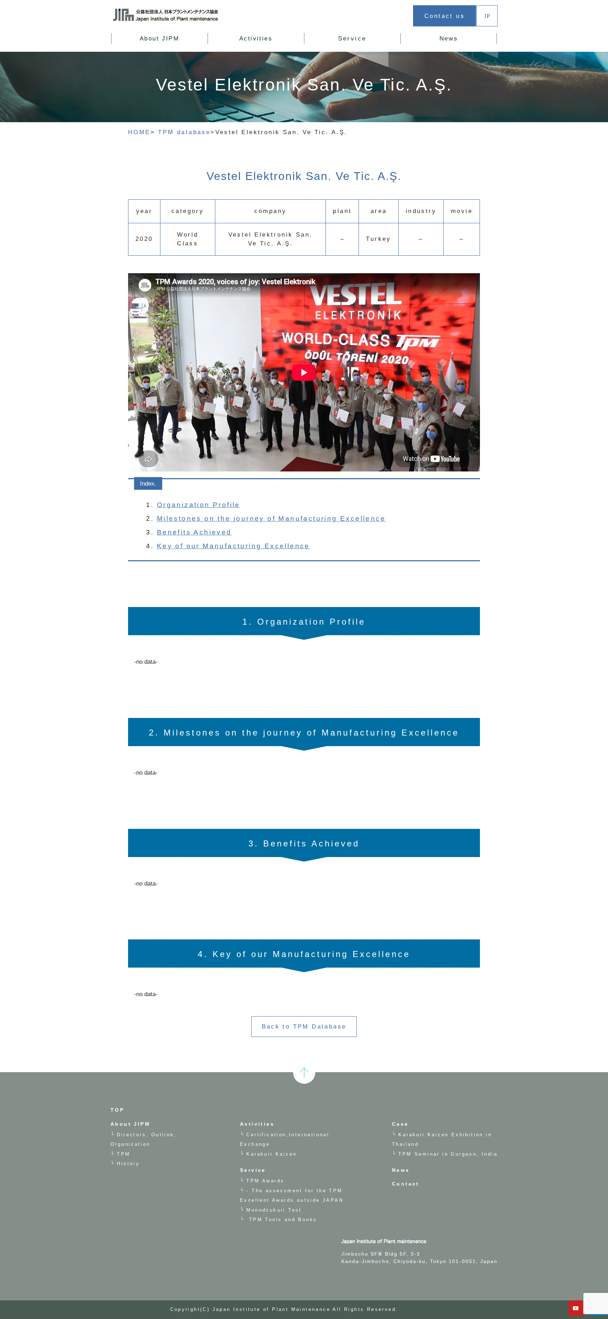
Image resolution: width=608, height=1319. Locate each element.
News (448, 38)
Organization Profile (198, 504)
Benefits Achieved (194, 532)
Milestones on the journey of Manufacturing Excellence (271, 518)
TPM (123, 1154)
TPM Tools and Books (281, 1219)
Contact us (444, 16)
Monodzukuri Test (274, 1210)
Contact (405, 1184)
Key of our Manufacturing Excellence (233, 546)
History (128, 1163)
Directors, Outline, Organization (174, 48)
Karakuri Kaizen (273, 48)
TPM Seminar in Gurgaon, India (448, 1154)
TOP (117, 1110)
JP (487, 16)
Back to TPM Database (304, 1026)
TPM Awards (265, 1180)
